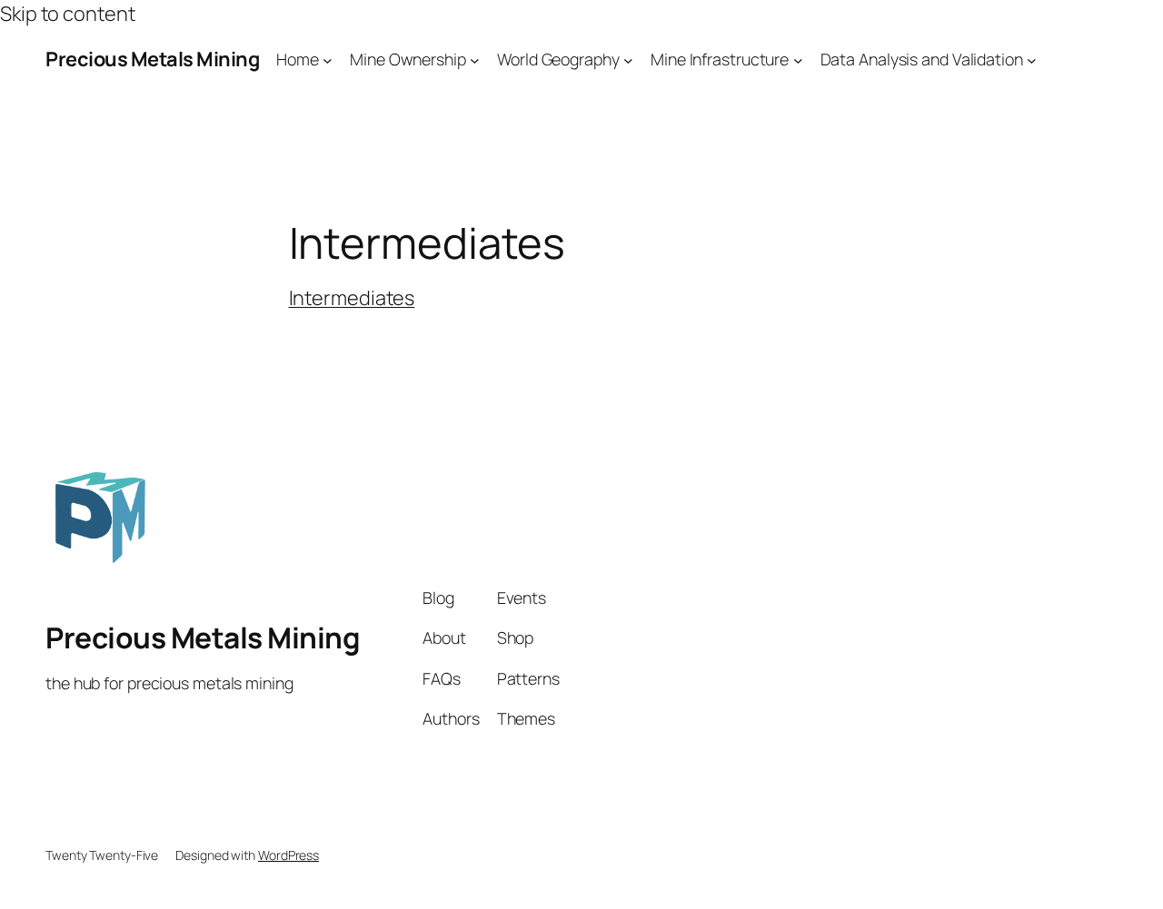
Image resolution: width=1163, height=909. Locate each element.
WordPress (288, 855)
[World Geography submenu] (628, 59)
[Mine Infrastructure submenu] (798, 59)
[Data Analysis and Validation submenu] (1032, 59)
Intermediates (352, 297)
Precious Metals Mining (152, 59)
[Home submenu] (328, 59)
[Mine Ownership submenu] (475, 59)
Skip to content (67, 13)
